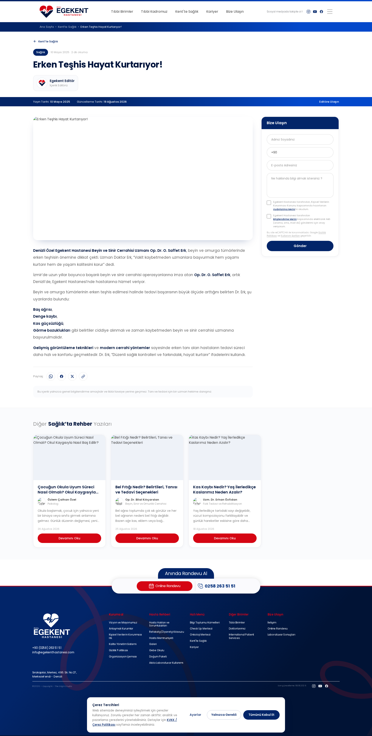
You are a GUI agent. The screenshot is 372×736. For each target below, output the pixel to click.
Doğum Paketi (158, 656)
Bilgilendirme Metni (285, 219)
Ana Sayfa (47, 27)
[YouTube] (315, 12)
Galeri (153, 644)
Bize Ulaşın (235, 11)
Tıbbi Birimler (122, 11)
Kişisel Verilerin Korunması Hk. (125, 636)
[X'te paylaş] (72, 376)
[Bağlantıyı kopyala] (83, 376)
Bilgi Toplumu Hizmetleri (205, 622)
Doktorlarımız (237, 628)
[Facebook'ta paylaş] (61, 376)
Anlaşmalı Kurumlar (121, 628)
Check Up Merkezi (201, 628)
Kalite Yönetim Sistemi (122, 644)
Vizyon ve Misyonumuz (123, 622)
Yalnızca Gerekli (224, 715)
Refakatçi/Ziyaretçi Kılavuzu (166, 632)
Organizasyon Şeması (123, 656)
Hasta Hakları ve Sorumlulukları (159, 624)
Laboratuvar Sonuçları (281, 635)
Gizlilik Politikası (118, 650)
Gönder (300, 246)
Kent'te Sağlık (186, 11)
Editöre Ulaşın (329, 102)
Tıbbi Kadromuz (154, 11)
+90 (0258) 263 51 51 (46, 648)
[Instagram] (308, 12)
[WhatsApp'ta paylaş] (50, 376)
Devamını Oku (69, 538)
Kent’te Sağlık (67, 27)
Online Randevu (278, 628)
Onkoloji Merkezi (200, 635)
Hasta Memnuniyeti (161, 638)
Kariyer (212, 11)
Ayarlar (195, 715)
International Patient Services (241, 636)
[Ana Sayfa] (64, 12)
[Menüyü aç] (329, 11)
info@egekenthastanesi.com (53, 652)
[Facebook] (321, 12)
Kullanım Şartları (290, 236)
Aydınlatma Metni (284, 209)
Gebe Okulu (156, 650)
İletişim (272, 622)
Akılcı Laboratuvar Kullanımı (166, 663)
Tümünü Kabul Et (261, 715)
